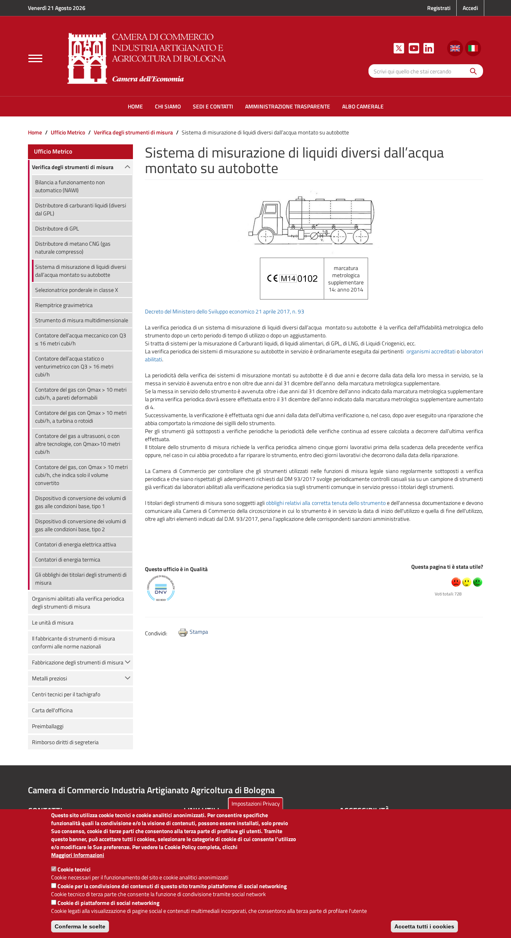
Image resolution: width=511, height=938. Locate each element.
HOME (135, 106)
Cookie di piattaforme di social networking (108, 903)
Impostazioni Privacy (256, 803)
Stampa (199, 631)
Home (35, 132)
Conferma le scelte (80, 926)
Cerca (471, 71)
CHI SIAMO (168, 106)
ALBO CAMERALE (363, 106)
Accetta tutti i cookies (424, 926)
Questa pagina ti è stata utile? (447, 566)
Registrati (438, 8)
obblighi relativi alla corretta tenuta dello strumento (326, 503)
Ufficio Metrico (68, 132)
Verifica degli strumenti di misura (133, 132)
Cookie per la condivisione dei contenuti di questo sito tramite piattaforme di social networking (172, 886)
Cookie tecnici (74, 869)
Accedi (470, 8)
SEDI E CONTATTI (213, 106)
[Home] (147, 57)
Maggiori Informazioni (77, 855)
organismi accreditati (431, 351)
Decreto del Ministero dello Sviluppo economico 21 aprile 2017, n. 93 (224, 311)
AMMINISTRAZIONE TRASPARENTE (287, 106)
